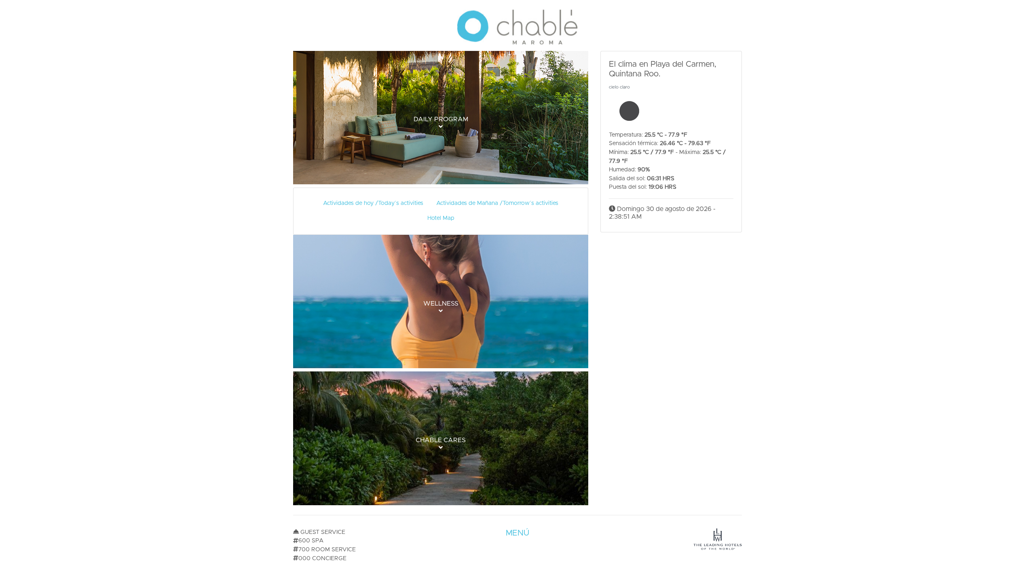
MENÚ (517, 533)
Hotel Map (440, 218)
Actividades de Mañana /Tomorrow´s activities (497, 203)
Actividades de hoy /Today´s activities (373, 203)
